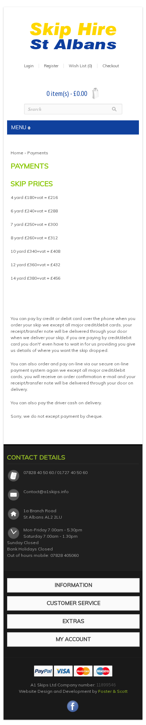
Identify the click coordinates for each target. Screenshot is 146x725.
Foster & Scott (113, 691)
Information (73, 585)
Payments (37, 152)
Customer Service (73, 603)
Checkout (110, 66)
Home (17, 152)
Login (29, 66)
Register (51, 66)
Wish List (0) (80, 66)
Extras (73, 621)
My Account (73, 639)
